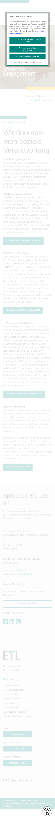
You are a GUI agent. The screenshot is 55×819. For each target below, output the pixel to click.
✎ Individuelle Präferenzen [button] (27, 57)
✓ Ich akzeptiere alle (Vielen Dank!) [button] (27, 40)
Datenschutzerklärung (22, 62)
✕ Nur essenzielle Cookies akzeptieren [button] (27, 49)
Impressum (36, 62)
